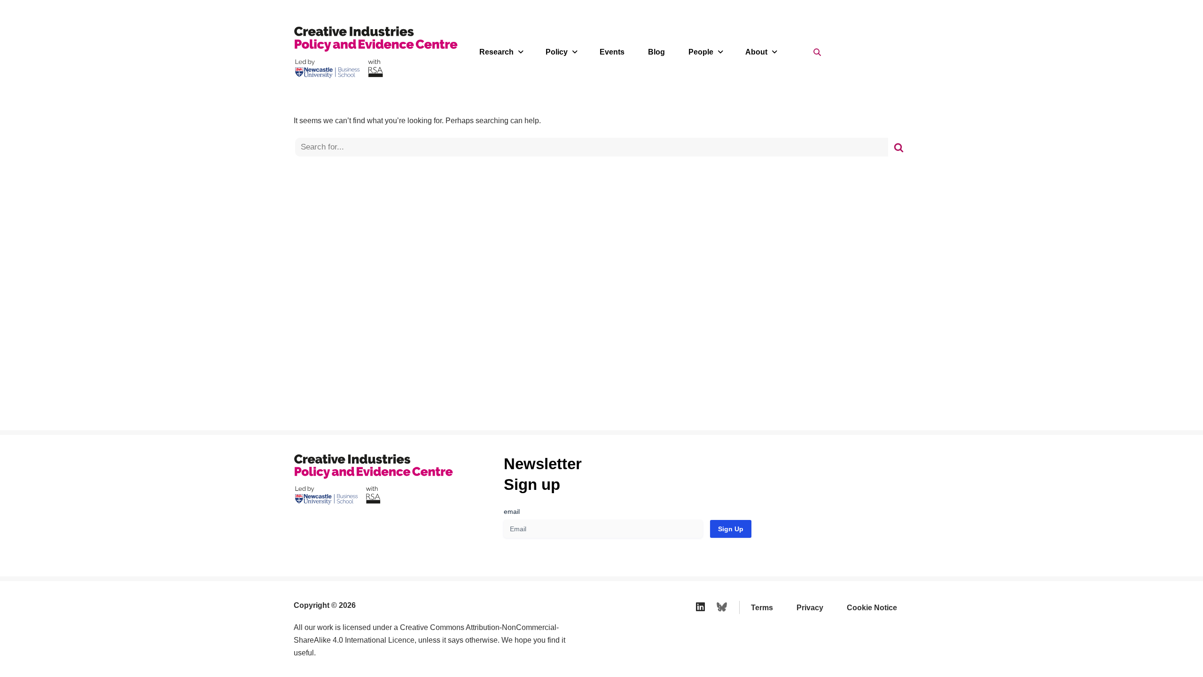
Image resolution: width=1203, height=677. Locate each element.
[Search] (898, 147)
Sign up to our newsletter (1111, 653)
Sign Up (730, 529)
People (700, 52)
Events (612, 52)
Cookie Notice (872, 608)
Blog (656, 52)
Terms (762, 608)
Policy (557, 52)
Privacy (810, 608)
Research (496, 52)
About (756, 52)
